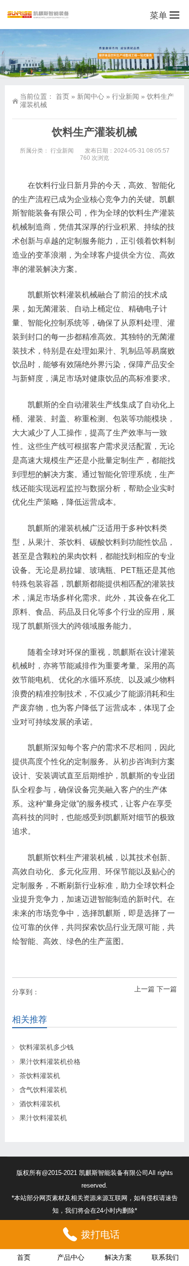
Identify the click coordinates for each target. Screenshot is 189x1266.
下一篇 (167, 989)
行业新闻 (125, 96)
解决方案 (118, 1257)
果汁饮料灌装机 (43, 1118)
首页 (62, 96)
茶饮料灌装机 (39, 1076)
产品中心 (70, 1257)
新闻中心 (90, 96)
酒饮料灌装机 (39, 1104)
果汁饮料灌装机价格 (49, 1061)
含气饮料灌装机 (43, 1090)
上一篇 (144, 989)
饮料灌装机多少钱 (46, 1047)
